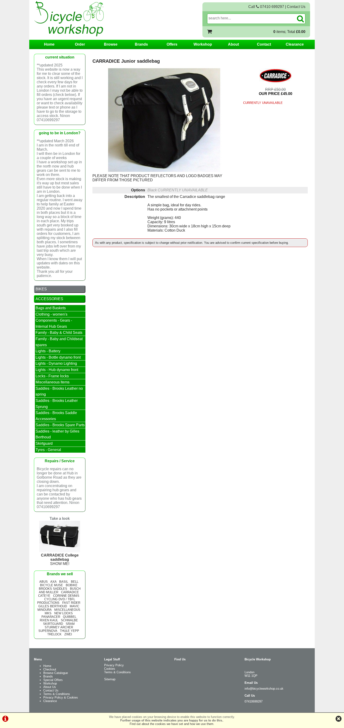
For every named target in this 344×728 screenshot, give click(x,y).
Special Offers (53, 680)
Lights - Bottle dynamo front (58, 357)
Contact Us (296, 7)
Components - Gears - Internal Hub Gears (54, 323)
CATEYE (44, 595)
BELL (74, 581)
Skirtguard (44, 443)
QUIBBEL (69, 617)
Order (80, 44)
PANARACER (50, 617)
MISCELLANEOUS (67, 610)
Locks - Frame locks (52, 376)
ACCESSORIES (49, 299)
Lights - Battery (48, 351)
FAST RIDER (71, 602)
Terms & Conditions (56, 694)
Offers (172, 44)
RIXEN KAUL (49, 620)
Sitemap (109, 679)
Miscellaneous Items (53, 382)
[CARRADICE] (275, 75)
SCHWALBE (69, 620)
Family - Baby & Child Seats (59, 333)
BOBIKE (71, 585)
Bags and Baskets (51, 308)
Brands (141, 44)
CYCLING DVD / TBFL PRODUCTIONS (56, 600)
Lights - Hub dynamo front (57, 370)
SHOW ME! (60, 559)
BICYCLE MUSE (51, 585)
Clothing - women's (51, 314)
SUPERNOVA (47, 631)
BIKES (41, 289)
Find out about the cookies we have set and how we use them (171, 724)
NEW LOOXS (63, 613)
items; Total (289, 32)
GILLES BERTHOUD (52, 606)
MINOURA (44, 610)
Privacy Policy (114, 665)
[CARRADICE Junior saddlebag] (164, 120)
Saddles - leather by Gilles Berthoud (57, 434)
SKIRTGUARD (53, 624)
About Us (49, 687)
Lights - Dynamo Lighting (56, 363)
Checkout (49, 669)
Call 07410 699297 (266, 7)
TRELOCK (54, 634)
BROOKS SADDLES (53, 588)
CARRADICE (70, 592)
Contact (264, 44)
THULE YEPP (69, 631)
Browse (110, 44)
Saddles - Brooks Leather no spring (59, 391)
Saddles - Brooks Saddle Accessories (56, 416)
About (233, 44)
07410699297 (254, 701)
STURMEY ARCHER (59, 627)
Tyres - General (48, 450)
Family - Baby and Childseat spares (59, 342)
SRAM (70, 624)
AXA (53, 581)
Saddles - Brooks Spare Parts (60, 425)
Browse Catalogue (55, 673)
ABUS (43, 581)
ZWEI (68, 634)
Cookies (109, 668)
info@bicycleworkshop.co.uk (264, 688)
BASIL (63, 581)
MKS (48, 613)
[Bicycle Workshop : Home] (88, 18)
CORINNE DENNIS (66, 595)
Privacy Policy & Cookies (60, 697)
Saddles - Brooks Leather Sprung (57, 404)
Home (49, 44)
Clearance (295, 44)
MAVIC (74, 606)
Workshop (203, 44)
